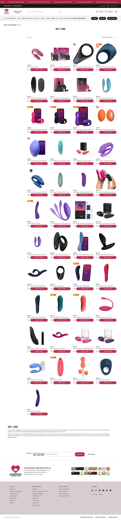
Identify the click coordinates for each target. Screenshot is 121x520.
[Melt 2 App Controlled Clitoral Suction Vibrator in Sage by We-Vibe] (60, 179)
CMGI (8, 517)
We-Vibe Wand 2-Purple (33, 223)
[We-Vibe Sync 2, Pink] (37, 54)
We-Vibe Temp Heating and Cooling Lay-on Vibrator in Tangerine (106, 129)
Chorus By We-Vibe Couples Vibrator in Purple (106, 348)
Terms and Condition (87, 517)
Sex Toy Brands (12, 24)
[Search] (60, 12)
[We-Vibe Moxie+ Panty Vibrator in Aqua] (60, 147)
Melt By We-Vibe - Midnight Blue (81, 286)
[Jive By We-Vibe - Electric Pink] (106, 304)
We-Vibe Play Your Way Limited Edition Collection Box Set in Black (60, 67)
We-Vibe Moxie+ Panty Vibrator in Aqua (60, 161)
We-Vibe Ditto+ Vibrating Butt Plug (105, 254)
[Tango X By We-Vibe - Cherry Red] (106, 273)
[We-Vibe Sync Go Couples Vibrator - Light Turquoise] (106, 85)
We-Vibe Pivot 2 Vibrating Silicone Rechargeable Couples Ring (106, 67)
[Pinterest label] (100, 490)
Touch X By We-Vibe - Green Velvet (59, 317)
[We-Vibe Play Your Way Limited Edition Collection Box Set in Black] (60, 54)
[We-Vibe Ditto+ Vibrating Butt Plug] (106, 241)
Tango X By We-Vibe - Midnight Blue (36, 317)
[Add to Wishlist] (28, 69)
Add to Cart (39, 69)
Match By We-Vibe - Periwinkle (35, 380)
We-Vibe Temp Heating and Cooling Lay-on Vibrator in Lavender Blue (37, 161)
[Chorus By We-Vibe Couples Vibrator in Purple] (106, 335)
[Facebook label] (96, 490)
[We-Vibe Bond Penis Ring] (60, 273)
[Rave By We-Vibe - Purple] (37, 398)
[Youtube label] (103, 490)
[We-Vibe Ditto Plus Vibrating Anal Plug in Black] (60, 85)
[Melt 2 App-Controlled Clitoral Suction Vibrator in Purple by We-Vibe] (83, 179)
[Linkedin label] (110, 490)
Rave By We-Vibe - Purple (33, 411)
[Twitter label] (107, 490)
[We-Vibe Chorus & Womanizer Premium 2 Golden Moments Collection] (106, 210)
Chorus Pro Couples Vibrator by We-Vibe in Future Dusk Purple (83, 129)
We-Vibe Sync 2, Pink (32, 67)
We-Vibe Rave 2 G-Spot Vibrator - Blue (83, 254)
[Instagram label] (92, 490)
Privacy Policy (91, 454)
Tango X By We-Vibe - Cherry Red (104, 286)
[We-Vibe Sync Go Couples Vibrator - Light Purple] (37, 241)
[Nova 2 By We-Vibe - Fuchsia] (60, 335)
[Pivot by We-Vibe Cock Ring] (106, 367)
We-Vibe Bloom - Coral (79, 380)
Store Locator (112, 517)
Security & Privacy (100, 517)
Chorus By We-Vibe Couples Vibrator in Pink (83, 348)
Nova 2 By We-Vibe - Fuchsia (57, 348)
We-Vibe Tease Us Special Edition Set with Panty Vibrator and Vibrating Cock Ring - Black (60, 254)
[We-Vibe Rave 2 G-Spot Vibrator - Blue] (83, 241)
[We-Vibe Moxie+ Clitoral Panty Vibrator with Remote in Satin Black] (37, 85)
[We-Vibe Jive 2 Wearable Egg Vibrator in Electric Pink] (106, 179)
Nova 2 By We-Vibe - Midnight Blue (36, 286)
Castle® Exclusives (79, 18)
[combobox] (44, 12)
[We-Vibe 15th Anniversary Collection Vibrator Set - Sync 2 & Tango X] (83, 210)
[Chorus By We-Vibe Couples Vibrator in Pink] (83, 335)
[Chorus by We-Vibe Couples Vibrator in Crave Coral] (83, 147)
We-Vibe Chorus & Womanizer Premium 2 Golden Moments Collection (106, 223)
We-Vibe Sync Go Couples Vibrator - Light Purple (37, 254)
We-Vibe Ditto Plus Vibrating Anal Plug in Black (60, 98)
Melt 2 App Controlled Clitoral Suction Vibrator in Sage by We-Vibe (60, 192)
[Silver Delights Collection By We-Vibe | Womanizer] (37, 335)
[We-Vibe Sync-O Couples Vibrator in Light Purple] (106, 147)
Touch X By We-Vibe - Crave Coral (82, 317)
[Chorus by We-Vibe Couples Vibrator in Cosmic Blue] (37, 179)
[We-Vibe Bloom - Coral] (83, 367)
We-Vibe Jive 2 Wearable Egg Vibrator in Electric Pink (106, 192)
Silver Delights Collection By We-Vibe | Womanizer (37, 348)
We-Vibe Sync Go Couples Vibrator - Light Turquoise (106, 98)
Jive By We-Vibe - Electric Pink (104, 317)
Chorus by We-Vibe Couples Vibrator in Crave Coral (83, 161)
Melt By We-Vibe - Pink (56, 380)
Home (5, 24)
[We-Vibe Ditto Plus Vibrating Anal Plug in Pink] (83, 85)
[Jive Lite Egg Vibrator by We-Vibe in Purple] (60, 210)
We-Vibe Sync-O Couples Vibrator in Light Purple (106, 161)
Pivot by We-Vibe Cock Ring (103, 380)
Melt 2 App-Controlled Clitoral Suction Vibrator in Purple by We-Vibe (83, 192)
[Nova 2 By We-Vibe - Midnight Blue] (37, 273)
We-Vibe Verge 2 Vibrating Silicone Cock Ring (83, 67)
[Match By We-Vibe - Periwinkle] (37, 367)
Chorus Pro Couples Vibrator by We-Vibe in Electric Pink (37, 129)
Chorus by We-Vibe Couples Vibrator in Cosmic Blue (37, 192)
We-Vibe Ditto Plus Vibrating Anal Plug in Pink (83, 98)
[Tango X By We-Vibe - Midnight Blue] (37, 304)
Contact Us (103, 6)
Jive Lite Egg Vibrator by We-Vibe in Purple (60, 223)
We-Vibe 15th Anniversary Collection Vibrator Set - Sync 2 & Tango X (83, 223)
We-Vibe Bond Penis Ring (56, 286)
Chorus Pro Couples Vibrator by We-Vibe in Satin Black (60, 129)
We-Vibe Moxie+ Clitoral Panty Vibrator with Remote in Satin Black (37, 98)
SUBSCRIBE (80, 454)
